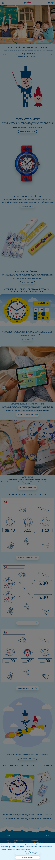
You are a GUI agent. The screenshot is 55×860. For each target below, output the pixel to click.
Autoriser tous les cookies (34, 853)
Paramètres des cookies (27, 857)
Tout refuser (20, 853)
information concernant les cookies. (23, 849)
